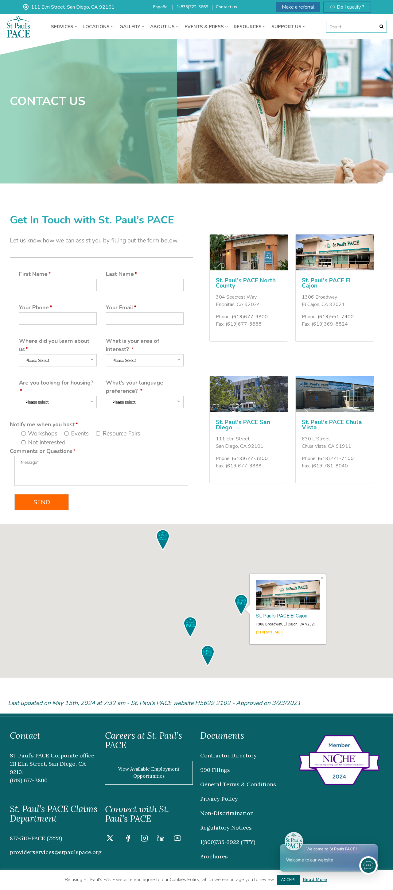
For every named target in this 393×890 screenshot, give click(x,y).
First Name (33, 274)
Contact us (226, 7)
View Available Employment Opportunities (149, 772)
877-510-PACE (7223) (36, 838)
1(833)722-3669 (192, 7)
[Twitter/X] (110, 839)
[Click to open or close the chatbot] (368, 865)
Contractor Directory (228, 755)
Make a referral (298, 7)
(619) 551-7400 (269, 632)
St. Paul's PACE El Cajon (326, 283)
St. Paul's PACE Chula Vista (332, 424)
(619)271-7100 (336, 458)
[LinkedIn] (161, 839)
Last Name (120, 274)
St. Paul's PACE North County (246, 283)
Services (63, 26)
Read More (315, 879)
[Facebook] (127, 839)
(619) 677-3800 (29, 780)
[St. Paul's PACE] (18, 20)
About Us (163, 26)
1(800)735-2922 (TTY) (227, 842)
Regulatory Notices (226, 827)
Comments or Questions (41, 451)
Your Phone (34, 307)
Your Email (119, 307)
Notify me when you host (42, 424)
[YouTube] (177, 839)
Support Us (287, 26)
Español (161, 7)
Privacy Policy (219, 798)
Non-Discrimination (227, 813)
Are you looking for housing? (56, 382)
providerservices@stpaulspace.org (56, 852)
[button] (190, 627)
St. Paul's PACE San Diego (243, 424)
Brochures (214, 856)
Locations (97, 26)
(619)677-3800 (250, 316)
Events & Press (205, 26)
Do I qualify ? (350, 7)
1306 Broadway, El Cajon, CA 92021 (286, 624)
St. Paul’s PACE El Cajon (281, 615)
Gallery (130, 26)
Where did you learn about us (54, 345)
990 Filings (215, 769)
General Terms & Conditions (238, 784)
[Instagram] (144, 839)
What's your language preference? (134, 387)
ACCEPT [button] (288, 880)
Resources (248, 26)
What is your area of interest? (132, 345)
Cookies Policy (184, 879)
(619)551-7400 (336, 316)
